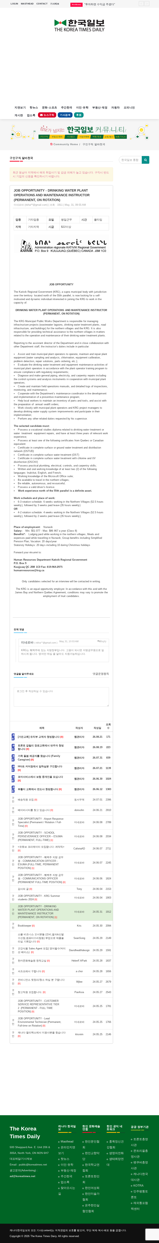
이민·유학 (82, 107)
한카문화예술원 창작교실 (34, 960)
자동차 (115, 107)
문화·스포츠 (49, 107)
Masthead (67, 1141)
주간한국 (66, 107)
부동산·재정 (99, 107)
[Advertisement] (79, 71)
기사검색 (65, 114)
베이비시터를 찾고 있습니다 (35, 810)
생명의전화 (116, 1153)
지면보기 (20, 107)
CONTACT (42, 4)
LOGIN (14, 4)
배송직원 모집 (27, 799)
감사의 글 (25, 888)
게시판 (19, 115)
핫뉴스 (34, 107)
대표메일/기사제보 (21, 1158)
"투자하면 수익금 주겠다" (99, 4)
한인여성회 (92, 1187)
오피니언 (129, 107)
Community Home (66, 144)
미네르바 (39, 642)
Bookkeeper (26, 925)
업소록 (31, 115)
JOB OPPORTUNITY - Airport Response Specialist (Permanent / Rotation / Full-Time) (40, 822)
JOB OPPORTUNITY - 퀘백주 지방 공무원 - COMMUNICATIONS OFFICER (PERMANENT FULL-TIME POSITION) (41, 879)
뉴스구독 (48, 114)
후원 (78, 114)
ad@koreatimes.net (22, 1176)
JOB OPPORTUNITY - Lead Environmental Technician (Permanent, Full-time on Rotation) (39, 1022)
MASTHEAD (27, 4)
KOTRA (138, 1185)
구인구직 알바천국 (94, 144)
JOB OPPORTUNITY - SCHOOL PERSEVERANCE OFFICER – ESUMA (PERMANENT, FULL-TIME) (40, 836)
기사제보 (54, 4)
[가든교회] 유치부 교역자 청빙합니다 (40, 736)
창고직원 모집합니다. (31, 992)
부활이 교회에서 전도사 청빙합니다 (40, 789)
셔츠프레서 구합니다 (31, 971)
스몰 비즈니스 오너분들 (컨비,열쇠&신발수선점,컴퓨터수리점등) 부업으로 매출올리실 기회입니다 (41, 938)
